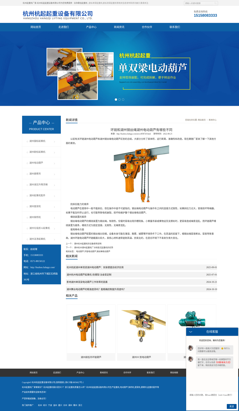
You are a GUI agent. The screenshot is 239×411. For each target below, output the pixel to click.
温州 (55, 405)
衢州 (75, 405)
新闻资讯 (119, 27)
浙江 (80, 405)
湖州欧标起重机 (37, 152)
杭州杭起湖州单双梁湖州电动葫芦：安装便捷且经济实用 (95, 267)
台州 (65, 405)
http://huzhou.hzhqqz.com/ (42, 267)
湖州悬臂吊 (35, 173)
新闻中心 (213, 120)
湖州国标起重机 (37, 141)
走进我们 (63, 27)
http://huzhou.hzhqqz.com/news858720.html (134, 134)
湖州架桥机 (35, 217)
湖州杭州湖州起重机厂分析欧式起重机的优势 (93, 248)
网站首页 (36, 27)
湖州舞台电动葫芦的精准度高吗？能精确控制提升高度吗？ (96, 289)
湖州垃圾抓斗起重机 (39, 228)
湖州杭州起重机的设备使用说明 (87, 244)
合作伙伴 (147, 27)
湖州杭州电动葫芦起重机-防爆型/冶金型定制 (89, 274)
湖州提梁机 (35, 206)
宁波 (50, 405)
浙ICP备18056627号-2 (74, 382)
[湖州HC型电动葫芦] (141, 306)
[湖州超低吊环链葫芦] (91, 306)
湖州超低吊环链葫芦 (91, 357)
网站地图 (174, 373)
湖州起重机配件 (37, 195)
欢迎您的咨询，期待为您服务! (212, 340)
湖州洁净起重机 (37, 239)
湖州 (70, 405)
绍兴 (45, 405)
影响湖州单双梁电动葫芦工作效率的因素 (87, 282)
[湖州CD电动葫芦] (192, 306)
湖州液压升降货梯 (38, 184)
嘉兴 (60, 405)
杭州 (40, 405)
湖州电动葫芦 (36, 163)
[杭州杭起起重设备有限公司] (58, 10)
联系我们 (175, 27)
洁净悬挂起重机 (80, 3)
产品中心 (91, 27)
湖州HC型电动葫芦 (141, 357)
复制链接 (60, 382)
